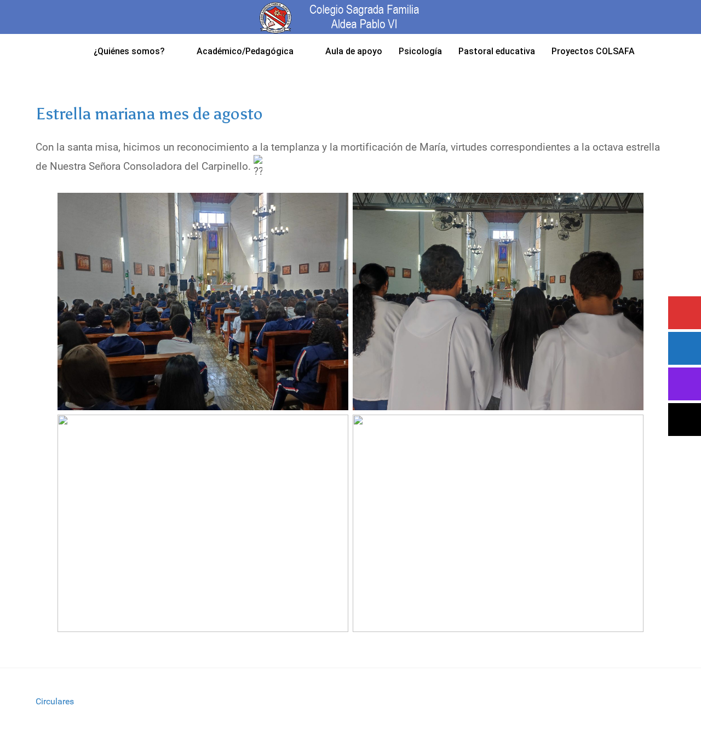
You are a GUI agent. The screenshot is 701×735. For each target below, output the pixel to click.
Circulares (55, 701)
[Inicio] (71, 51)
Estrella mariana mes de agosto (149, 114)
